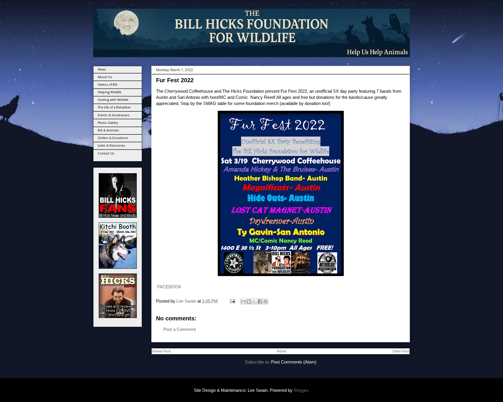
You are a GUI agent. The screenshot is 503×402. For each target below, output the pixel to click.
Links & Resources (111, 146)
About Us (105, 77)
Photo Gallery (108, 123)
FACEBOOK (168, 286)
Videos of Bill (107, 85)
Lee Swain (186, 301)
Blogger (301, 390)
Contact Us (106, 153)
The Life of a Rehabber (114, 107)
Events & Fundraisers (114, 115)
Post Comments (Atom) (293, 361)
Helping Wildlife (109, 92)
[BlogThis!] (249, 301)
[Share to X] (254, 301)
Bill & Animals (108, 130)
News (102, 69)
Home (281, 351)
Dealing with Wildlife (113, 100)
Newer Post (161, 351)
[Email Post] (232, 301)
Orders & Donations (113, 138)
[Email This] (243, 301)
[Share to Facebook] (260, 301)
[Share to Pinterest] (265, 301)
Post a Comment (179, 329)
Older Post (400, 351)
